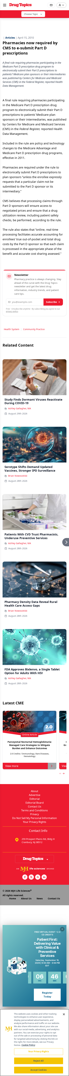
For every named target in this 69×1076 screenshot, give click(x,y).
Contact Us (34, 806)
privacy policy (12, 311)
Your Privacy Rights (34, 822)
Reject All (38, 1060)
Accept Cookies (38, 1069)
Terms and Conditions (34, 810)
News (40, 898)
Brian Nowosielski (17, 475)
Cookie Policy (28, 1045)
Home (12, 898)
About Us (26, 898)
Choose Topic (31, 14)
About (34, 791)
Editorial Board (35, 802)
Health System (11, 329)
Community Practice (34, 329)
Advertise (34, 795)
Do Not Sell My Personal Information (34, 818)
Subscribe (51, 301)
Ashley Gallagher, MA (19, 408)
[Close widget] (62, 929)
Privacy (34, 814)
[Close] (63, 1014)
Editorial (35, 799)
